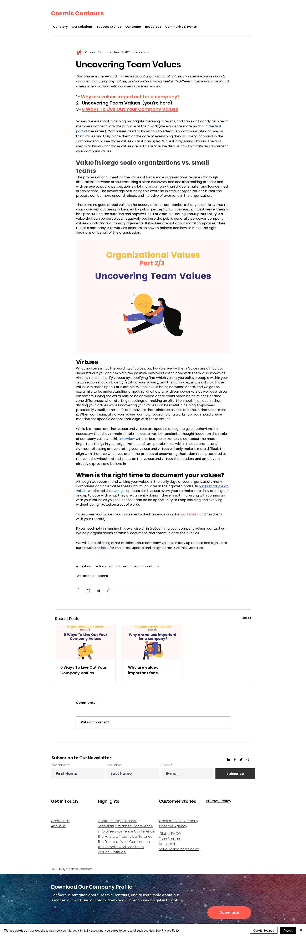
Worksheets (85, 576)
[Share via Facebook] (78, 590)
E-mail (165, 765)
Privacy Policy (218, 801)
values (100, 566)
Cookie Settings (263, 930)
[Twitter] (241, 759)
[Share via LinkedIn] (98, 590)
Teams (102, 576)
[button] (82, 27)
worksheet (84, 566)
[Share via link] (109, 590)
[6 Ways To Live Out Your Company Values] (85, 643)
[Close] (301, 930)
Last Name (114, 765)
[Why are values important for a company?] (153, 643)
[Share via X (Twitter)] (88, 590)
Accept (288, 930)
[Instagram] (247, 759)
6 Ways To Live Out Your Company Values (83, 670)
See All (246, 618)
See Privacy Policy (167, 930)
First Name (59, 765)
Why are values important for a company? (143, 670)
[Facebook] (235, 759)
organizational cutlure (141, 566)
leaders (114, 566)
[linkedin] (228, 759)
